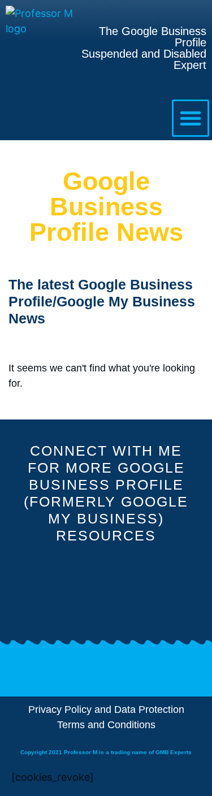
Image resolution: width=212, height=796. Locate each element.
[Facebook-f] (80, 593)
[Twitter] (131, 593)
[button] (190, 118)
